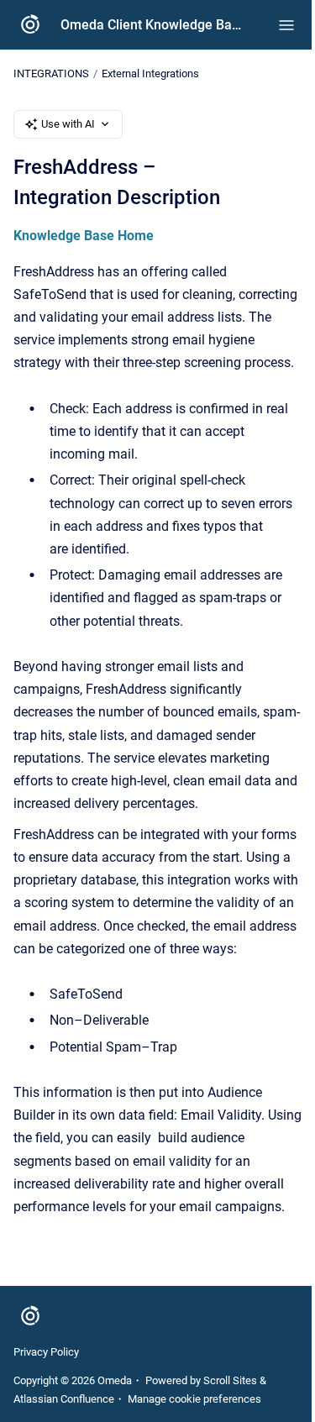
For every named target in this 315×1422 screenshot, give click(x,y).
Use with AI (68, 124)
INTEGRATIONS (51, 73)
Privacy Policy (46, 1352)
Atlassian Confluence (63, 1399)
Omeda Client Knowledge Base (152, 25)
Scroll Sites (230, 1380)
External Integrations (150, 73)
